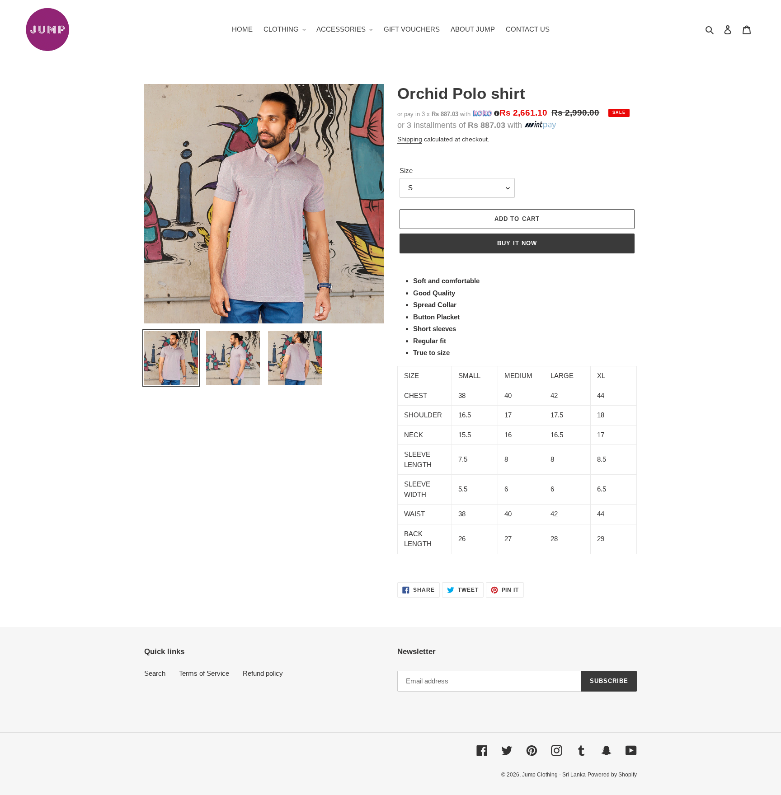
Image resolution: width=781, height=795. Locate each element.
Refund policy (263, 673)
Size (406, 170)
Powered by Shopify (612, 775)
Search (154, 673)
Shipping (409, 139)
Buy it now (517, 243)
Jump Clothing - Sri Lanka (554, 775)
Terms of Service (204, 673)
